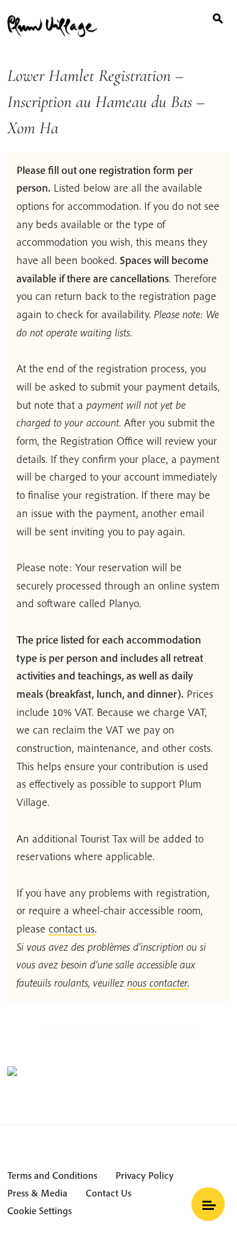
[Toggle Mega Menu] (208, 1204)
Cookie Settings (39, 1210)
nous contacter (157, 983)
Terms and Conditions (52, 1175)
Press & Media (37, 1193)
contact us (72, 929)
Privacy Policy (144, 1175)
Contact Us (108, 1193)
